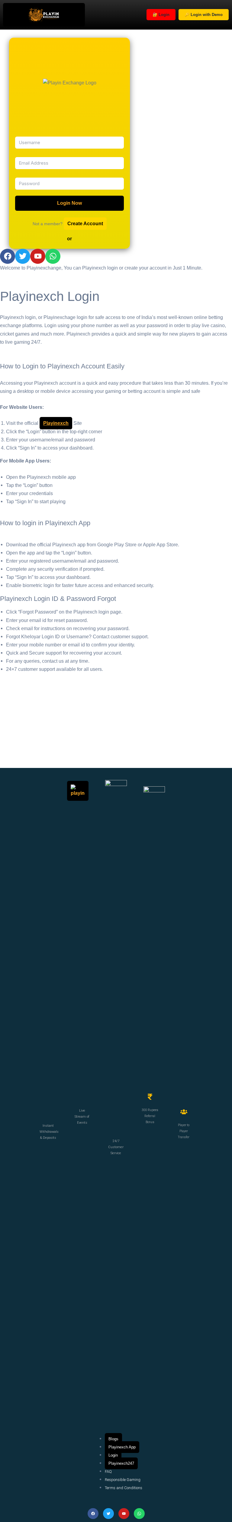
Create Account (85, 223)
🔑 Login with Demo (204, 14)
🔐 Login (161, 14)
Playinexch (56, 423)
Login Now (69, 203)
